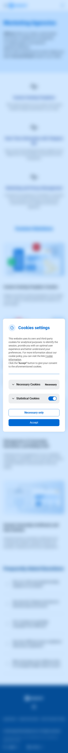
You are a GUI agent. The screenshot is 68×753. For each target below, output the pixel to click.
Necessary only (34, 412)
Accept (34, 422)
